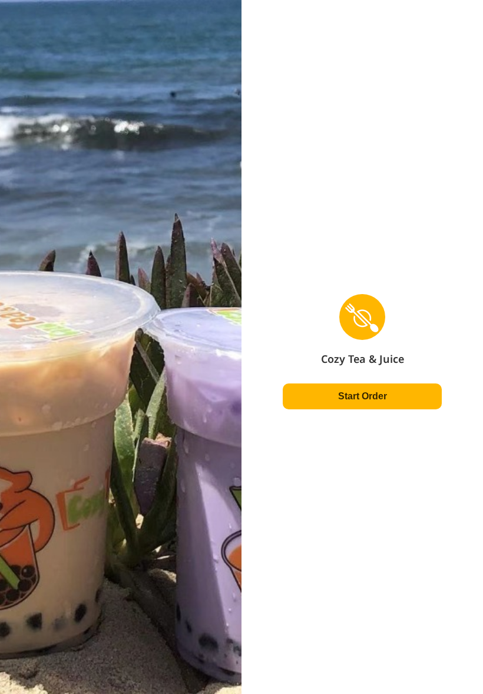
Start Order (362, 396)
